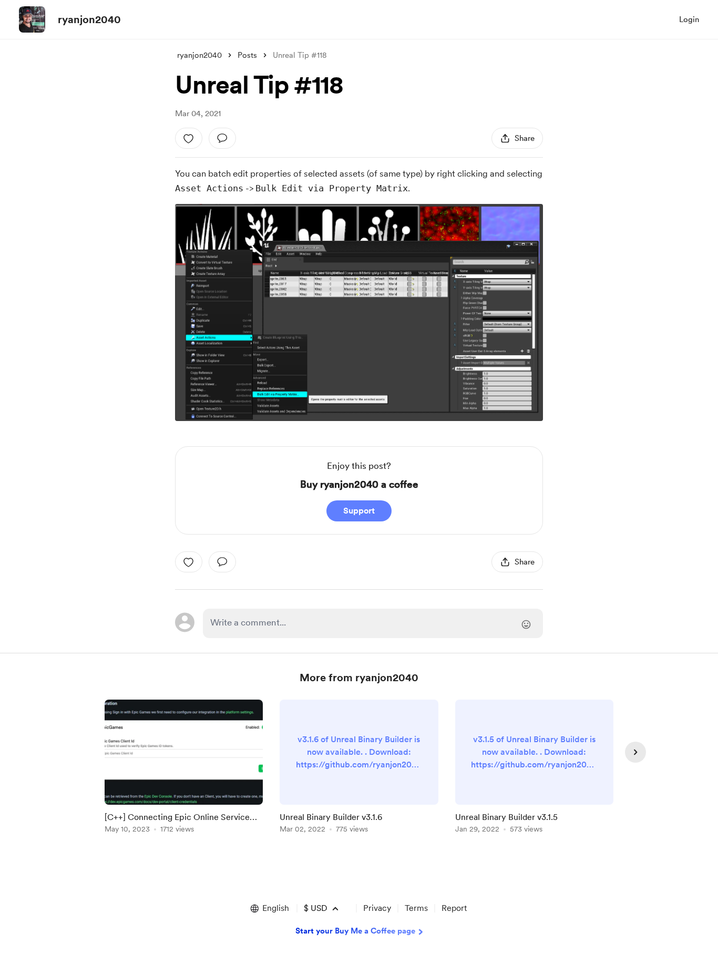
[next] (635, 752)
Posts (247, 55)
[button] (269, 908)
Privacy (377, 908)
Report (454, 908)
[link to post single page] (183, 768)
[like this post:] (188, 138)
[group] (183, 768)
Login (689, 19)
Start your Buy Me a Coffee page (355, 931)
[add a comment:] (222, 138)
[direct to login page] (373, 623)
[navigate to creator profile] (32, 19)
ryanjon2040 (89, 19)
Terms (416, 908)
